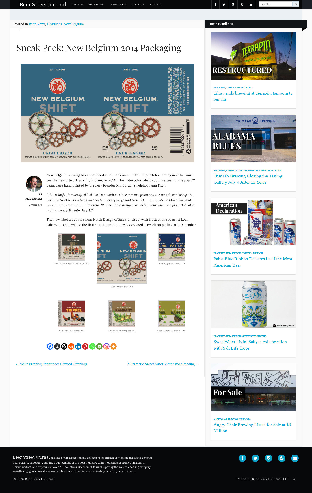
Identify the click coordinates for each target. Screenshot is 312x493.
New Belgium (74, 24)
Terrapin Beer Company (239, 87)
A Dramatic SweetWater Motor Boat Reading (163, 364)
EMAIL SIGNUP (96, 4)
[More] (113, 346)
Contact (155, 4)
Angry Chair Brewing (226, 419)
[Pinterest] (85, 346)
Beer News (37, 24)
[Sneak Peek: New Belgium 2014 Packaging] (107, 115)
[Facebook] (50, 346)
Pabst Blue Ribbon (252, 253)
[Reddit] (71, 346)
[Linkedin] (78, 346)
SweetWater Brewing (254, 336)
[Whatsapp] (92, 346)
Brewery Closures (236, 170)
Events (136, 4)
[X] (57, 346)
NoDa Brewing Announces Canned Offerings (51, 364)
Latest (75, 4)
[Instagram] (106, 346)
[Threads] (64, 346)
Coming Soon (118, 4)
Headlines (54, 24)
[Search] (295, 4)
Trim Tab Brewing (271, 170)
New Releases (233, 253)
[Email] (99, 346)
